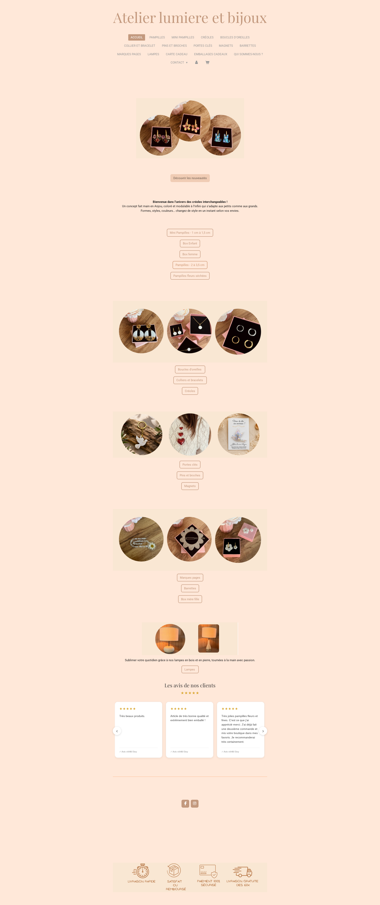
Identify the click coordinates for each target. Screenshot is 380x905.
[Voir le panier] (207, 62)
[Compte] (196, 62)
